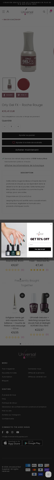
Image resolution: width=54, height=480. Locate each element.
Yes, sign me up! (40, 249)
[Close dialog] (51, 224)
